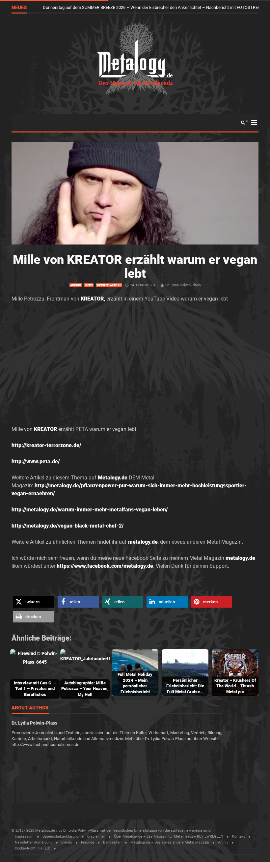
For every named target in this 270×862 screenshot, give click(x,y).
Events (66, 842)
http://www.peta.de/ (36, 461)
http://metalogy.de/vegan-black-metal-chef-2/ (68, 526)
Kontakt (238, 836)
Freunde (87, 842)
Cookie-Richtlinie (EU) (32, 848)
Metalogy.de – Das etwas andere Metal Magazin (169, 842)
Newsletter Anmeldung (33, 842)
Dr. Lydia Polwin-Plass (183, 285)
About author (30, 708)
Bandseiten (112, 842)
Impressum (24, 836)
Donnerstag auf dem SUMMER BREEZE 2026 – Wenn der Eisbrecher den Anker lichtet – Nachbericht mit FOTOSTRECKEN (156, 7)
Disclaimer (96, 836)
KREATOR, (93, 299)
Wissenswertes (109, 285)
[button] (33, 602)
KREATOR (45, 429)
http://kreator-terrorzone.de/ (46, 445)
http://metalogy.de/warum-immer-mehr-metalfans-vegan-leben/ (90, 509)
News (89, 285)
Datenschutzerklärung (60, 836)
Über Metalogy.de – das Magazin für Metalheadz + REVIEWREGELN (168, 836)
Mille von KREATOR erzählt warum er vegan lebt (135, 266)
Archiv (75, 285)
